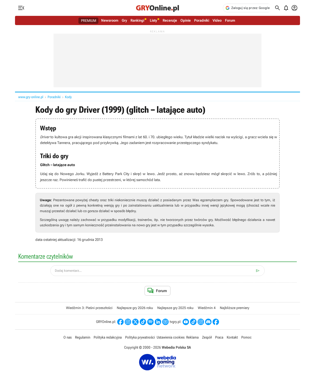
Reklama (192, 337)
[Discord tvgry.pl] (208, 322)
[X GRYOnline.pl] (135, 322)
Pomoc (246, 337)
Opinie (185, 20)
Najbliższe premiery (234, 308)
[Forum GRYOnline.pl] (165, 322)
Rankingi (137, 20)
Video (217, 20)
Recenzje (170, 20)
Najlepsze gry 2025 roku (175, 308)
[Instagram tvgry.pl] (201, 322)
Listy (153, 20)
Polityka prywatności (140, 337)
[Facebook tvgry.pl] (216, 322)
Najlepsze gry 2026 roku (135, 308)
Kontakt (232, 337)
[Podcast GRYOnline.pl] (150, 322)
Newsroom (109, 20)
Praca (219, 337)
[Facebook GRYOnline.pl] (120, 322)
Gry (124, 20)
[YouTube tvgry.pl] (186, 322)
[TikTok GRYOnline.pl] (143, 322)
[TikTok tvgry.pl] (193, 322)
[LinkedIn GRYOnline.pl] (158, 322)
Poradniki (201, 20)
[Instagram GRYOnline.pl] (128, 322)
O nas (67, 337)
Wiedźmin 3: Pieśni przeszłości (89, 308)
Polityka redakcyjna (108, 337)
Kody (68, 97)
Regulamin (82, 337)
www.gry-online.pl (30, 97)
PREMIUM (88, 20)
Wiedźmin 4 (207, 308)
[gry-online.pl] (157, 8)
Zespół (207, 337)
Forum (230, 20)
